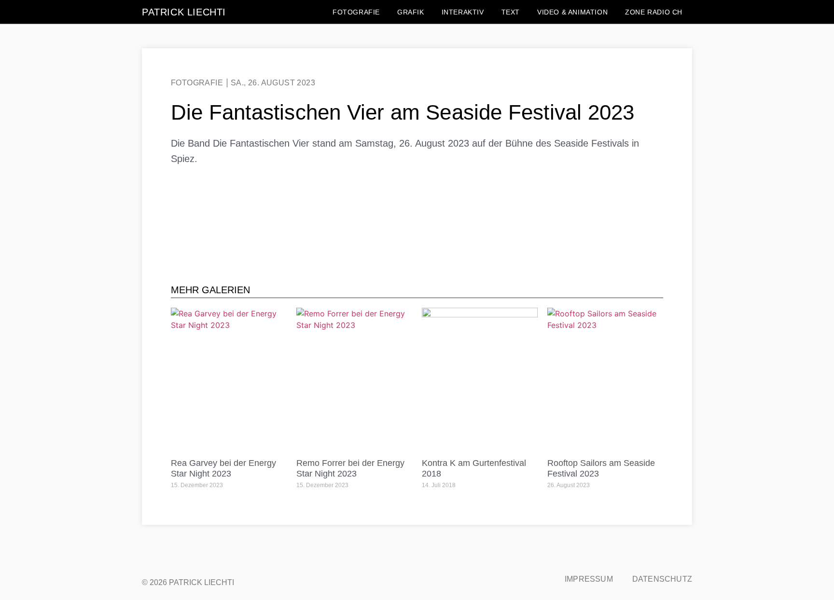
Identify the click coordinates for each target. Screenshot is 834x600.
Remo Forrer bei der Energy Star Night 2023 (350, 468)
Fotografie (356, 12)
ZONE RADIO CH (653, 12)
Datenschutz (662, 579)
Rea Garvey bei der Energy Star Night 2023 (223, 468)
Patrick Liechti (184, 12)
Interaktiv (463, 12)
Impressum (589, 579)
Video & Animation (572, 12)
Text (510, 12)
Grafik (410, 12)
